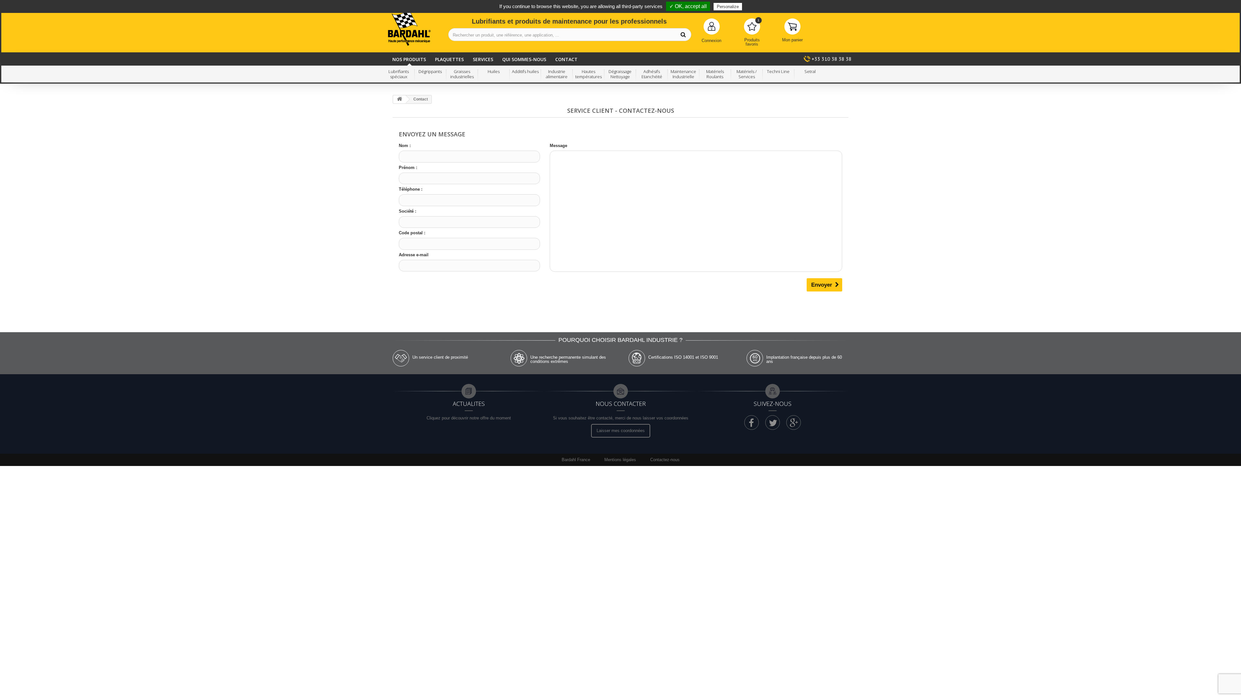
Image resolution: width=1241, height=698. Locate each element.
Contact (566, 59)
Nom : (405, 145)
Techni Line (778, 71)
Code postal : (412, 232)
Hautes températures (588, 74)
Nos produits (409, 59)
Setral (810, 71)
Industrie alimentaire (556, 74)
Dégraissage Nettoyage (620, 74)
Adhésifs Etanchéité (652, 74)
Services (483, 59)
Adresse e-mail (414, 254)
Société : (407, 211)
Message (558, 145)
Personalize (728, 6)
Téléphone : (410, 189)
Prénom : (408, 167)
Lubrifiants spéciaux (398, 74)
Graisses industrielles (462, 74)
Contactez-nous (665, 459)
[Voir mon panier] (792, 26)
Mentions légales (620, 459)
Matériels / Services (747, 74)
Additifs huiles (525, 71)
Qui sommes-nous (524, 59)
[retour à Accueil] (399, 99)
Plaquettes (449, 59)
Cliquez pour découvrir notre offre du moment (469, 418)
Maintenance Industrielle (683, 74)
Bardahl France (576, 459)
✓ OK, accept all (688, 6)
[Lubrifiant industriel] (409, 28)
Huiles (494, 71)
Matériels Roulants (715, 74)
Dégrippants (430, 71)
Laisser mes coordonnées (621, 430)
